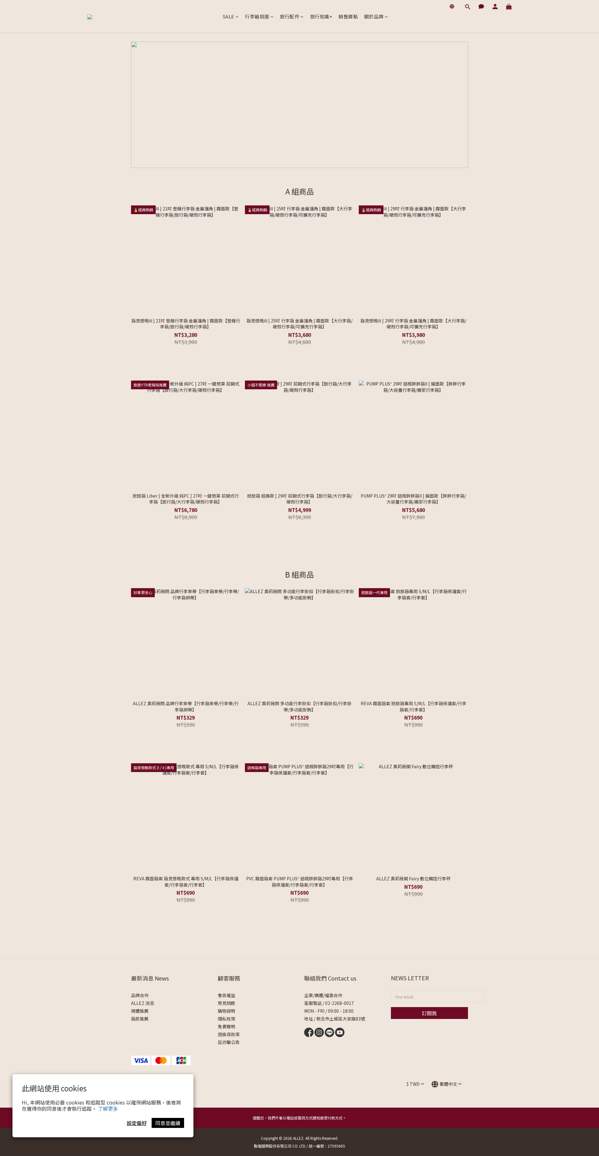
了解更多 (108, 1108)
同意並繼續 (167, 1123)
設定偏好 (137, 1123)
